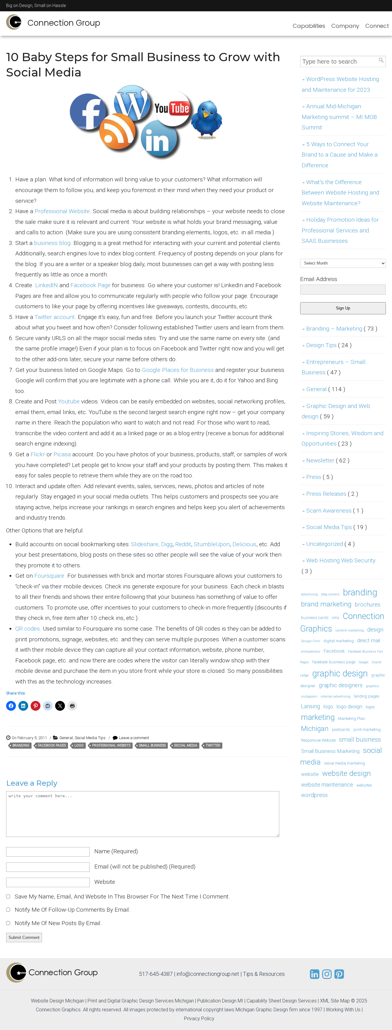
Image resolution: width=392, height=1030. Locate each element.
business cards (315, 617)
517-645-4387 (156, 974)
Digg (166, 544)
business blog (52, 242)
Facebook (334, 651)
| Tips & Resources (262, 974)
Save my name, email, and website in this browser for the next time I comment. (122, 896)
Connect (377, 26)
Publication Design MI (220, 1001)
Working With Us (343, 1010)
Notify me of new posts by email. (58, 923)
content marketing (350, 630)
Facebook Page (90, 285)
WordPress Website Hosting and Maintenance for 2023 (340, 84)
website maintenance (327, 784)
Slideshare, (145, 544)
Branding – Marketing (341, 328)
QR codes (27, 628)
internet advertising (335, 696)
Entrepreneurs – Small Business (334, 367)
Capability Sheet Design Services (282, 1001)
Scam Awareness (334, 510)
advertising (309, 594)
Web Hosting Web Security (338, 566)
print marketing (367, 729)
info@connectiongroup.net (207, 974)
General (66, 737)
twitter (213, 745)
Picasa (62, 454)
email (144, 866)
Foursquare (49, 575)
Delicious (244, 544)
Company (345, 26)
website (104, 881)
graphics (372, 686)
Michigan (315, 728)
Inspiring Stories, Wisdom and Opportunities (342, 438)
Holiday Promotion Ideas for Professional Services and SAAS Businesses (340, 230)
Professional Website (62, 211)
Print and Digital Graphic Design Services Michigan (141, 1001)
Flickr (38, 454)
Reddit (183, 544)
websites (364, 785)
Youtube (69, 401)
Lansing (310, 706)
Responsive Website (318, 740)
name (116, 851)
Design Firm (310, 641)
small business (152, 745)
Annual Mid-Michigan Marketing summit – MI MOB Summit (339, 117)
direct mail (368, 640)
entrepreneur (310, 652)
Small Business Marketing (330, 751)
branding (21, 745)
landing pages (366, 696)
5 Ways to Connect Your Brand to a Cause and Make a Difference (340, 155)
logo (79, 745)
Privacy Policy (199, 1018)
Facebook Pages (52, 745)
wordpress (314, 795)
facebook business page (333, 662)
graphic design (340, 673)
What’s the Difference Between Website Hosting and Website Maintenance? (340, 193)
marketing (318, 717)
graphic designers (341, 685)
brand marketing (326, 604)
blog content (330, 594)
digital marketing (338, 641)
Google (363, 662)
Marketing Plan (351, 718)
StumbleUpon (212, 544)
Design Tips (329, 345)
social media (185, 745)
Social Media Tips (90, 737)
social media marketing (344, 763)
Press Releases (332, 493)
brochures (367, 604)
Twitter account (55, 316)
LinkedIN (46, 285)
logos (370, 707)
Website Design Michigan (57, 1001)
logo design (349, 706)
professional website (111, 745)
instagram (309, 696)
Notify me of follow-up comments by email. (72, 909)
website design (346, 773)
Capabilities (309, 26)
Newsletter (327, 460)
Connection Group (64, 22)
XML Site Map (335, 1001)
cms (335, 617)
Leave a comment (134, 737)
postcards (341, 729)
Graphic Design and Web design (336, 411)
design (375, 629)
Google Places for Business (178, 369)
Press (319, 476)
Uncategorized (330, 543)
